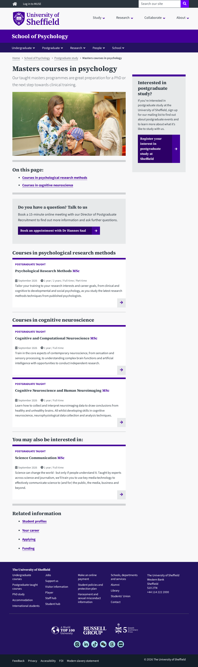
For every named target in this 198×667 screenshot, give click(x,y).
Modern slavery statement (83, 661)
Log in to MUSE (32, 4)
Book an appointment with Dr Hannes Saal (53, 230)
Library (115, 591)
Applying (29, 539)
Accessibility (48, 661)
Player (49, 593)
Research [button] (123, 17)
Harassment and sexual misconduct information (89, 598)
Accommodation (22, 600)
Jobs (48, 575)
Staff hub (50, 598)
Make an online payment (87, 577)
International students (25, 606)
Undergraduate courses (21, 577)
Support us (51, 581)
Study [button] (97, 17)
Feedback (18, 661)
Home (16, 58)
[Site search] (185, 4)
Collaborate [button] (153, 17)
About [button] (181, 17)
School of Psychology (40, 36)
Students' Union (120, 596)
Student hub (52, 604)
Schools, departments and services (124, 577)
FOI (61, 661)
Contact (115, 602)
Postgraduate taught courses (25, 587)
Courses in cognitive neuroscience (47, 185)
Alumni (115, 585)
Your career (30, 530)
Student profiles (34, 521)
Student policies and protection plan (90, 587)
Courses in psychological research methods (54, 177)
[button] (24, 47)
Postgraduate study (66, 58)
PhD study (18, 594)
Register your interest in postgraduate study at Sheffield (151, 148)
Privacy (32, 661)
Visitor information (56, 587)
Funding (28, 548)
